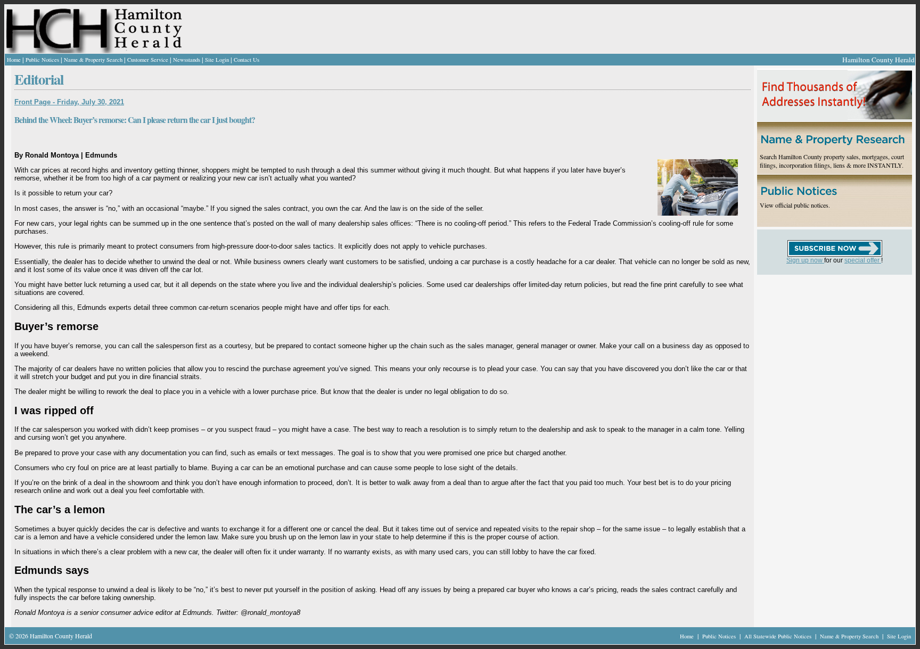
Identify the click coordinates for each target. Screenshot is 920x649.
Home (14, 59)
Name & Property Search (93, 59)
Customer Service (147, 59)
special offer (862, 260)
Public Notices (42, 59)
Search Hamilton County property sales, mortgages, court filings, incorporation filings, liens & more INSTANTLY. (832, 160)
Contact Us (246, 59)
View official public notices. (795, 205)
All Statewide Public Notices (778, 636)
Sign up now (805, 260)
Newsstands (186, 59)
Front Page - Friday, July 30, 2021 (69, 102)
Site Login (217, 59)
